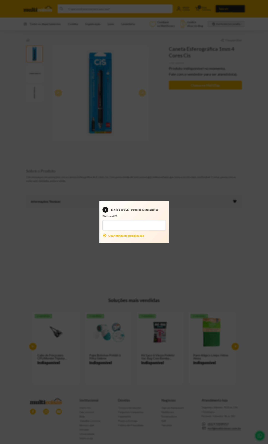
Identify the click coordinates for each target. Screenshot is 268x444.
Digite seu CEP (109, 216)
